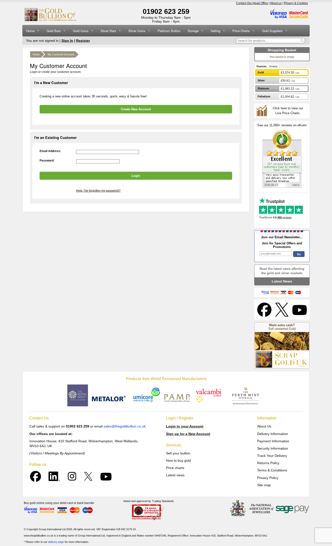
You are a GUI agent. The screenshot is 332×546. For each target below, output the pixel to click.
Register (83, 41)
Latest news (175, 475)
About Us (264, 426)
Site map (264, 485)
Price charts (175, 468)
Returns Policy (268, 463)
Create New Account (136, 109)
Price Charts (241, 30)
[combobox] (267, 40)
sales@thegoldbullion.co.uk (125, 426)
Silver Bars (108, 30)
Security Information (272, 448)
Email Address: (50, 151)
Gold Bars (54, 30)
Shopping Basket (282, 50)
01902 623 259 (166, 11)
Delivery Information (272, 434)
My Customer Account (61, 54)
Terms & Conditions (272, 470)
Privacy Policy (267, 478)
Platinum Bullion (168, 30)
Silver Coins (136, 30)
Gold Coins (80, 30)
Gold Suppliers (272, 30)
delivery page (56, 541)
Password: (47, 160)
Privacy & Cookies (296, 3)
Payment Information (273, 441)
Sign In (67, 41)
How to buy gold (178, 460)
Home (30, 30)
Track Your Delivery (272, 456)
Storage (193, 30)
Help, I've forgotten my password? (98, 190)
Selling (215, 30)
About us (276, 3)
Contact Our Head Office (252, 3)
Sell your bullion (178, 453)
